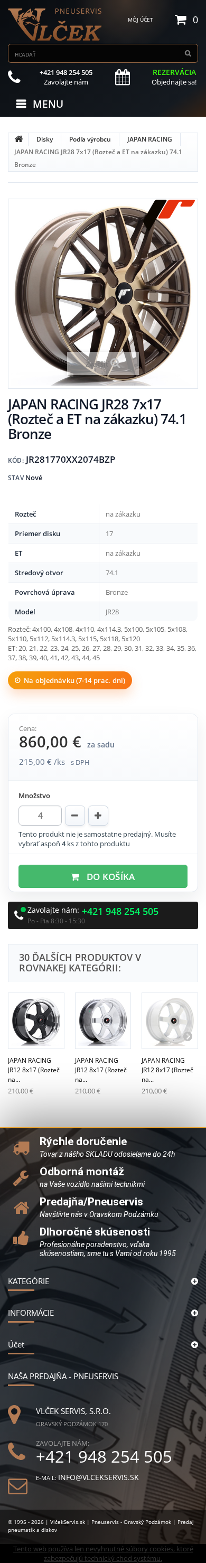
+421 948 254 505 (120, 912)
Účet (16, 1344)
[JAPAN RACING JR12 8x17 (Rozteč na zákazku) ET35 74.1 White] (170, 1021)
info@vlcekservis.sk (98, 1477)
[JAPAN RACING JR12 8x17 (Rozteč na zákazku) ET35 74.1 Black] (36, 1021)
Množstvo (34, 795)
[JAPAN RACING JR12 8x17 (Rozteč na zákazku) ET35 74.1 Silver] (103, 1021)
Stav (16, 477)
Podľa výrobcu (90, 139)
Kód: (16, 460)
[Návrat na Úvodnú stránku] (18, 139)
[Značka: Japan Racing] (169, 215)
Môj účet (140, 19)
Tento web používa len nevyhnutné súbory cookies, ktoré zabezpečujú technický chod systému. (103, 1553)
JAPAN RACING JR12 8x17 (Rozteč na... (34, 1070)
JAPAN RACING (149, 139)
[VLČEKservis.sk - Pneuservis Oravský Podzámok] (55, 24)
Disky (44, 139)
